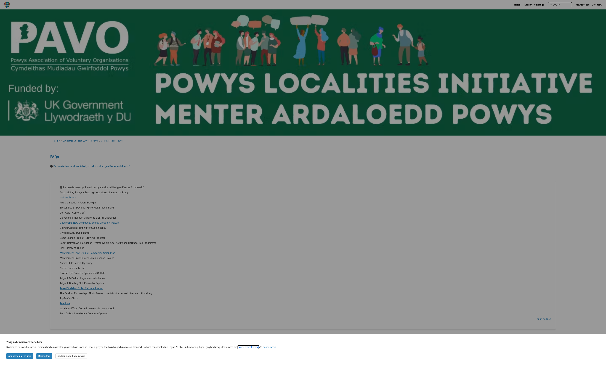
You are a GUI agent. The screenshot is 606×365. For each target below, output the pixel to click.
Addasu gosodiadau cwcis (71, 356)
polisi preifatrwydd (248, 347)
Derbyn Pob (44, 356)
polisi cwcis (269, 347)
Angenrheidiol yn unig (19, 356)
